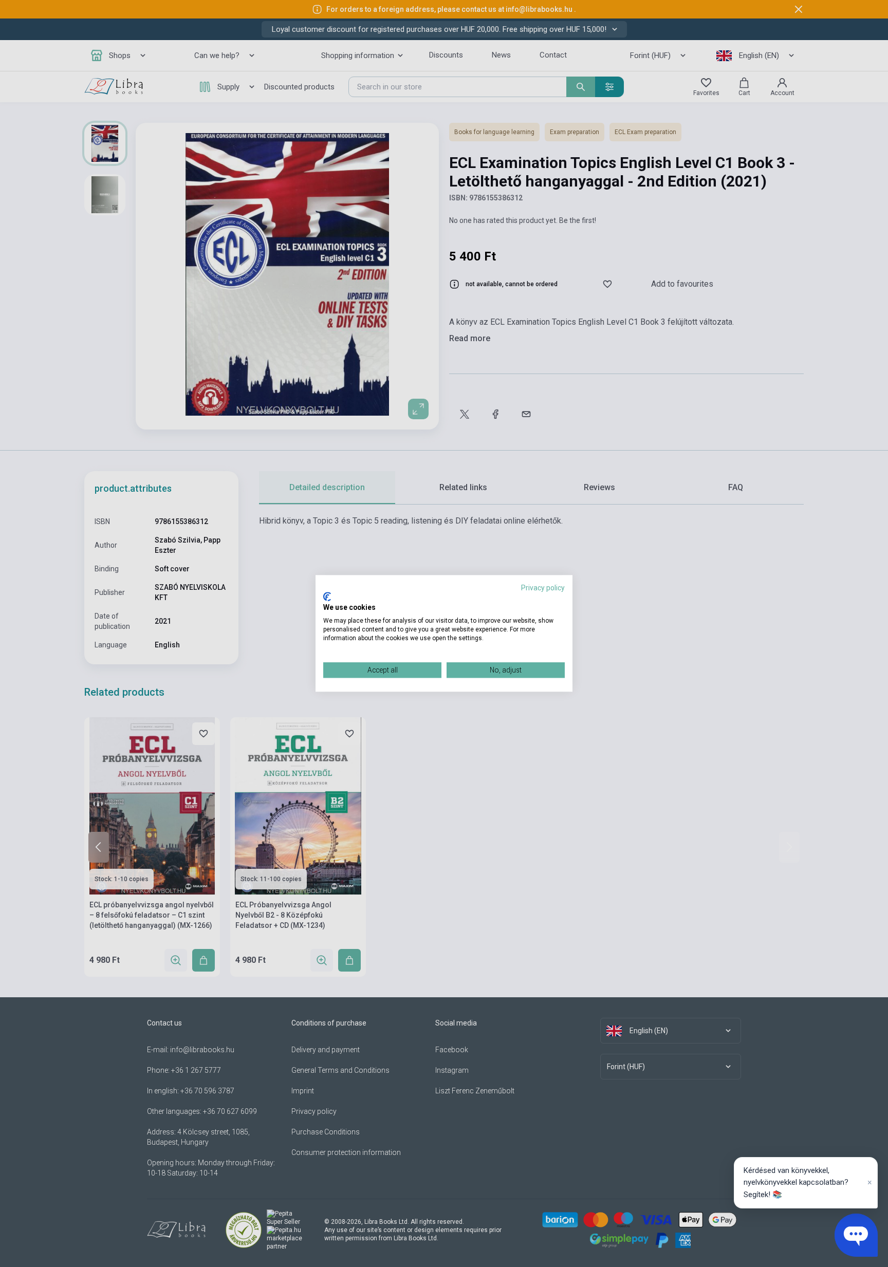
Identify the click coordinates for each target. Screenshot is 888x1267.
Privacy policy (543, 588)
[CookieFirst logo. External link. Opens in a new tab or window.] (327, 596)
